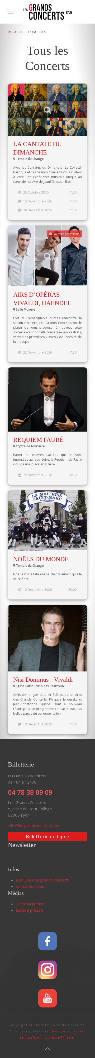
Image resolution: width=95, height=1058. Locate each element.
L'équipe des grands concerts (43, 880)
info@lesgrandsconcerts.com (34, 825)
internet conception (47, 1037)
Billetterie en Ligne (47, 836)
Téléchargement (31, 903)
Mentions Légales (69, 1031)
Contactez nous (30, 886)
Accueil (15, 32)
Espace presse (29, 910)
